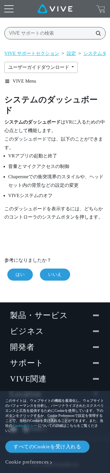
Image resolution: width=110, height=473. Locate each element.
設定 (71, 53)
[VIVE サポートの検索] (96, 33)
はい (20, 274)
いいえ (55, 274)
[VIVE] (55, 8)
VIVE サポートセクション (31, 53)
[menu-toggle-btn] (9, 9)
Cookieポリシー (25, 426)
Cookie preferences (27, 462)
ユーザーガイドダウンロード (39, 67)
